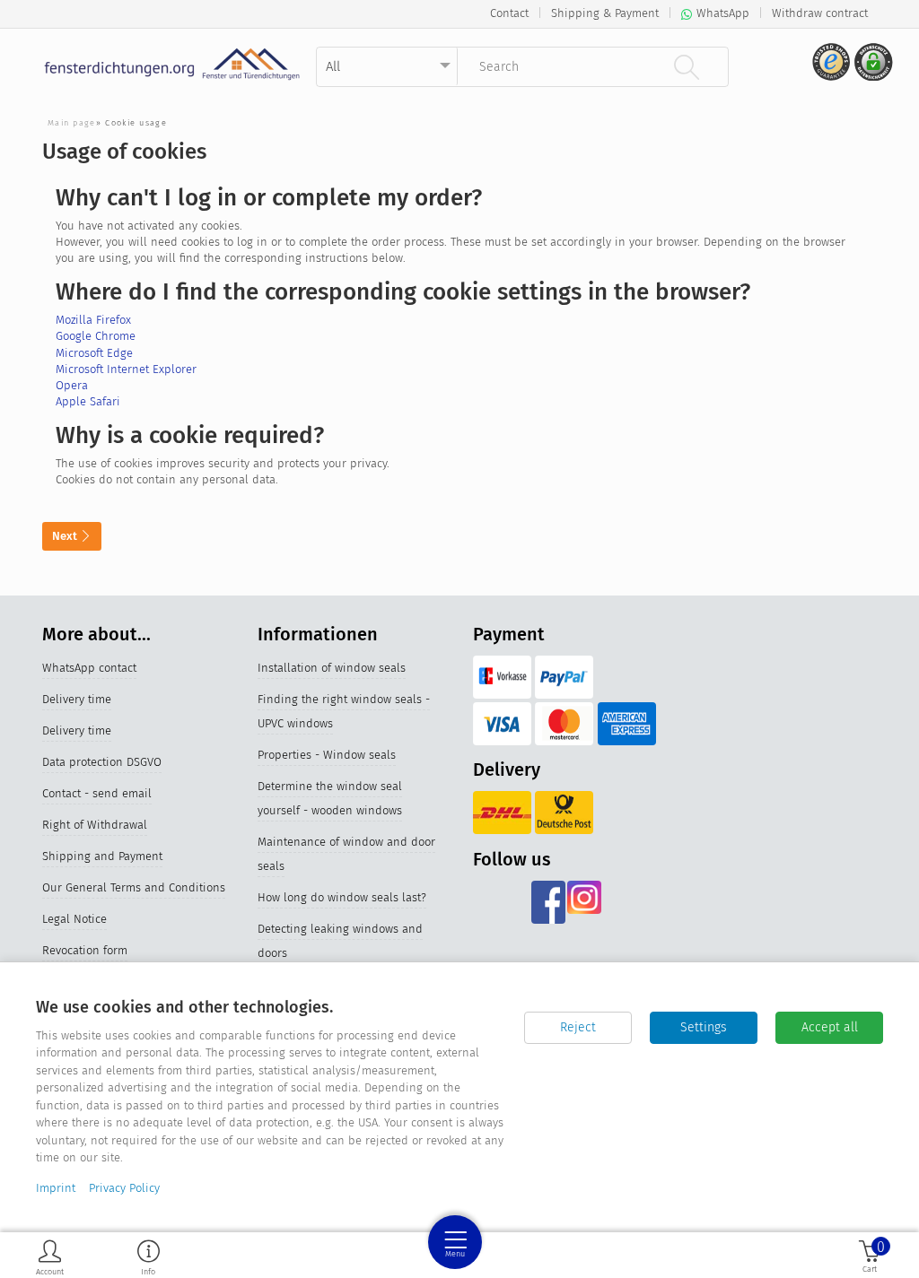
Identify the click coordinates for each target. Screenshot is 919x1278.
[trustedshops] (829, 68)
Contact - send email (97, 793)
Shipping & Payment (605, 13)
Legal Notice (74, 919)
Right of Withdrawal (94, 824)
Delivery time (76, 699)
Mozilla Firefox (93, 319)
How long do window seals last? (342, 897)
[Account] (50, 1257)
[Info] (148, 1257)
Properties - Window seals (327, 754)
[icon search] (686, 66)
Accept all (829, 1027)
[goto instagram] (584, 902)
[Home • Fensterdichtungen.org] (172, 63)
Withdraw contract (820, 13)
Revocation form (84, 950)
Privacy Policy (124, 1188)
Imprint (55, 1188)
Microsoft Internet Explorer (126, 369)
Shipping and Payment (102, 856)
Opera (72, 385)
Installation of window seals (332, 667)
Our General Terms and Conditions (133, 887)
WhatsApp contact (89, 667)
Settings (703, 1027)
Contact (509, 13)
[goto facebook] (548, 902)
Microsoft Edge (94, 353)
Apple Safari (88, 401)
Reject (578, 1027)
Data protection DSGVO (102, 762)
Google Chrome (96, 336)
